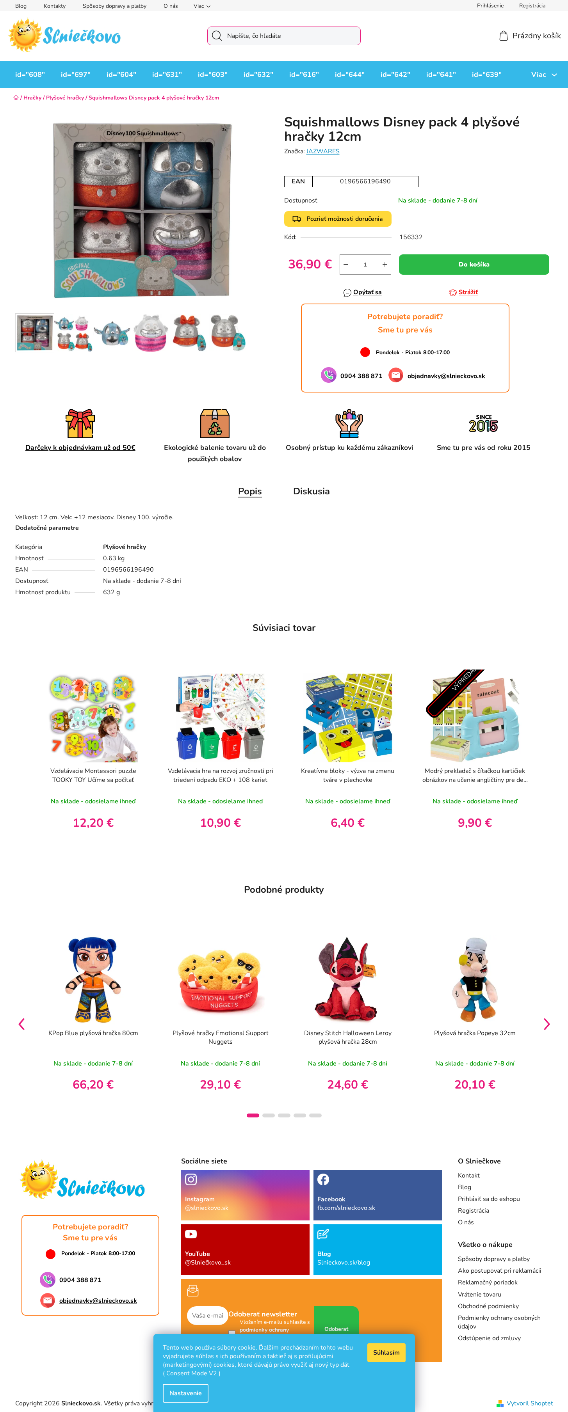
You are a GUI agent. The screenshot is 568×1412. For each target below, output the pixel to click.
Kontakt (469, 1175)
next (547, 1024)
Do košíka (474, 264)
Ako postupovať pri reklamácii (499, 1270)
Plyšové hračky (124, 547)
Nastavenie (185, 1393)
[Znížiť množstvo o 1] (346, 264)
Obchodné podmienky (488, 1306)
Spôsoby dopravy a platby (114, 6)
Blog (21, 6)
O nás (171, 6)
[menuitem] (30, 74)
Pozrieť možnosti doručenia (344, 219)
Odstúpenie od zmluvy (489, 1338)
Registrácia (532, 5)
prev (21, 1024)
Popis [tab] (250, 491)
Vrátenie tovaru (479, 1294)
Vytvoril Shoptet (530, 1403)
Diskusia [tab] (311, 491)
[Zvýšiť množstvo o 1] (385, 264)
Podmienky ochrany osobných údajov (499, 1322)
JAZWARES (323, 151)
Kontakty (55, 6)
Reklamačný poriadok (488, 1282)
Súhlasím (386, 1352)
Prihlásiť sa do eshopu (489, 1199)
